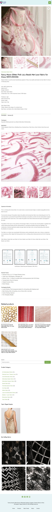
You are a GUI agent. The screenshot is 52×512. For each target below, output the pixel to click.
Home (13, 508)
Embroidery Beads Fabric (6, 72)
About (32, 508)
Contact (38, 508)
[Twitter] (25, 497)
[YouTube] (29, 497)
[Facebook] (22, 497)
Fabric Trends (26, 508)
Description (3, 115)
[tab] (3, 115)
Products (19, 508)
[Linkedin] (27, 497)
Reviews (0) (10, 115)
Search (2, 359)
